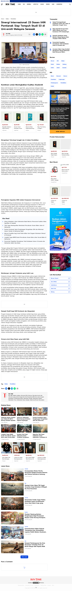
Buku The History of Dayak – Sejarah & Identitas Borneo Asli (42, 127)
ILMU (53, 4)
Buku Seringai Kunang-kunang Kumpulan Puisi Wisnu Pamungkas (65, 154)
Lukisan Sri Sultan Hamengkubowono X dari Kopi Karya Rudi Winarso (55, 201)
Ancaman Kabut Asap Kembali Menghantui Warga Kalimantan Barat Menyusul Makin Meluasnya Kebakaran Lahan (61, 50)
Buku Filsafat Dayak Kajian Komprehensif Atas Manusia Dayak (54, 154)
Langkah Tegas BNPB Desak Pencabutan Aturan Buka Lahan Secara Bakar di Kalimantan (25, 238)
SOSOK (42, 4)
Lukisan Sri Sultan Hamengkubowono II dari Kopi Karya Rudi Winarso (66, 201)
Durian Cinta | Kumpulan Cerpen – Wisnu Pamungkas (18, 127)
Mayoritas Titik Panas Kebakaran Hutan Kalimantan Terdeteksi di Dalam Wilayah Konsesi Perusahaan (40, 436)
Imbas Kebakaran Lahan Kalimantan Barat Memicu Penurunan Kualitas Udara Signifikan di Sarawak (25, 222)
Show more (24, 557)
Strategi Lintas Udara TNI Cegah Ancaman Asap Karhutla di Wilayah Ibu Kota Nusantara (36, 487)
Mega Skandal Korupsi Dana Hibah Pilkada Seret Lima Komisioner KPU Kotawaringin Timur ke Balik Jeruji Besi (61, 30)
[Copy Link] (45, 34)
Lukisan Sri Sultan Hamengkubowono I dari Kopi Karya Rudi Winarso (18, 458)
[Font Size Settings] (29, 34)
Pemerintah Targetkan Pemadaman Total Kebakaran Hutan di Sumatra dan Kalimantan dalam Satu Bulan (24, 242)
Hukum (26, 469)
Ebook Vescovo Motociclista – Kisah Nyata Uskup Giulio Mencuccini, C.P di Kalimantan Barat (65, 179)
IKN (24, 4)
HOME (19, 4)
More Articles (60, 131)
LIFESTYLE (35, 4)
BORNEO (29, 4)
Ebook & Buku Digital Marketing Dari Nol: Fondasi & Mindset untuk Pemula (30, 127)
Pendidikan (12, 384)
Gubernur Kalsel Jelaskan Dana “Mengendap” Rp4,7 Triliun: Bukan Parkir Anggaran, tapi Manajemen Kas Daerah (59, 124)
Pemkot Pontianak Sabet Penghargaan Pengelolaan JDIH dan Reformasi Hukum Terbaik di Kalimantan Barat (23, 230)
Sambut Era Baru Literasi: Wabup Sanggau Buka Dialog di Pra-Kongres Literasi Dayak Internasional (60, 109)
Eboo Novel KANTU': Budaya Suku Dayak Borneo (54, 179)
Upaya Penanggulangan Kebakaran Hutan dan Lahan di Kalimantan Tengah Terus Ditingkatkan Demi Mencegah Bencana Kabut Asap (61, 23)
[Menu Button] (2, 4)
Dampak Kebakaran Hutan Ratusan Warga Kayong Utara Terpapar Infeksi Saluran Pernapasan (61, 37)
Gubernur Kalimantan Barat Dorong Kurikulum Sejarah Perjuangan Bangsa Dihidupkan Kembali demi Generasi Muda (23, 419)
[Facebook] (34, 34)
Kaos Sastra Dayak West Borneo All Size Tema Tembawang (30, 458)
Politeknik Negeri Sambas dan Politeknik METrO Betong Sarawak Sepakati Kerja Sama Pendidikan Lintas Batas (8, 419)
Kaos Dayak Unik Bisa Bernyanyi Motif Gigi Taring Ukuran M (6, 458)
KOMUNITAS (59, 4)
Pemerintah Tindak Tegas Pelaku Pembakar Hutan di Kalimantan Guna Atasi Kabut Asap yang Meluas (35, 501)
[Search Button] (70, 4)
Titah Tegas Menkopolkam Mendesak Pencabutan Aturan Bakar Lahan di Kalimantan (24, 226)
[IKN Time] (35, 580)
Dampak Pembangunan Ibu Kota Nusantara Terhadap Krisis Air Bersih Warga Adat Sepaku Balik (35, 544)
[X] (37, 34)
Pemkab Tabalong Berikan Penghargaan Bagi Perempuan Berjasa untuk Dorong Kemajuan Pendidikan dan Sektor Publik (35, 515)
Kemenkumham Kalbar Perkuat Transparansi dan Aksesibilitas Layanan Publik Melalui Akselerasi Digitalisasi (35, 530)
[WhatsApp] (42, 34)
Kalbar (6, 384)
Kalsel (26, 512)
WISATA (48, 4)
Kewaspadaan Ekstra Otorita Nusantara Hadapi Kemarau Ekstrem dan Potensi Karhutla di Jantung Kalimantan (36, 472)
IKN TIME (10, 4)
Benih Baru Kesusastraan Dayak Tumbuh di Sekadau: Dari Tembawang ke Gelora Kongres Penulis (60, 117)
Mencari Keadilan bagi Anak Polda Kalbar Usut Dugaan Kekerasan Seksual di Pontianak (24, 234)
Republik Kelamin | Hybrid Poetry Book (6, 127)
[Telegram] (40, 34)
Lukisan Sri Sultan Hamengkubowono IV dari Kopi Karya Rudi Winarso (42, 458)
